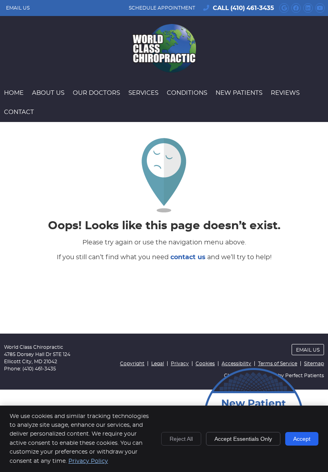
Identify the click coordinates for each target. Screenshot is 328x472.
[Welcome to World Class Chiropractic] (164, 71)
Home (14, 93)
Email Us (18, 8)
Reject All (181, 439)
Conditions (187, 93)
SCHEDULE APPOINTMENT (162, 8)
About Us (48, 93)
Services (143, 93)
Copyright (132, 363)
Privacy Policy (88, 461)
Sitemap (314, 363)
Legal (157, 363)
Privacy (180, 363)
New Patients (239, 93)
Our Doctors (96, 93)
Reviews (285, 93)
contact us (188, 257)
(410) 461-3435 (252, 8)
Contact (19, 112)
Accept (301, 439)
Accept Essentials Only (243, 439)
